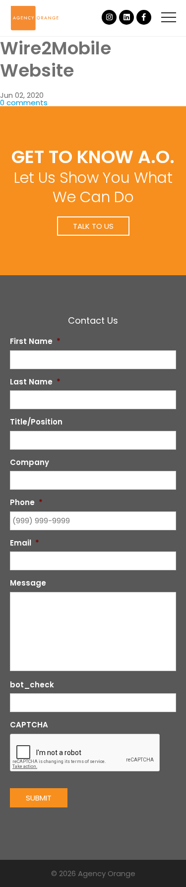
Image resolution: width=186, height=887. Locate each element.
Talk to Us (93, 226)
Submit (39, 798)
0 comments (24, 102)
